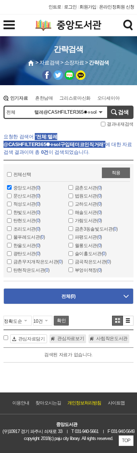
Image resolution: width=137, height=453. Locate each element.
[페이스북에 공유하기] (47, 75)
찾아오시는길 (48, 402)
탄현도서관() (26, 220)
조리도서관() (26, 229)
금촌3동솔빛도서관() (96, 229)
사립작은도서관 (112, 338)
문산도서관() (26, 196)
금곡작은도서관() (93, 261)
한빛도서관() (26, 212)
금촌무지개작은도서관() (38, 261)
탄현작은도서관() (31, 270)
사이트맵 (116, 402)
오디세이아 (108, 98)
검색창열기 (127, 24)
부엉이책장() (88, 270)
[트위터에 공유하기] (58, 75)
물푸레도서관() (29, 237)
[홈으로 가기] (31, 63)
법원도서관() (88, 196)
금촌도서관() (88, 187)
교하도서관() (88, 204)
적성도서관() (26, 204)
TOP (126, 440)
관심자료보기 (70, 338)
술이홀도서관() (90, 253)
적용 (116, 172)
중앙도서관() (26, 187)
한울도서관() (26, 245)
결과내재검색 (119, 124)
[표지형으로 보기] (117, 321)
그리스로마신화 (75, 98)
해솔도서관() (88, 212)
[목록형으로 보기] (128, 321)
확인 (61, 320)
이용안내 (20, 402)
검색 (123, 112)
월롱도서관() (88, 245)
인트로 (54, 7)
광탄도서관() (26, 253)
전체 (68, 296)
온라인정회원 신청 (116, 7)
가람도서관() (88, 220)
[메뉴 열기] (9, 24)
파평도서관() (88, 237)
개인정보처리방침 (84, 402)
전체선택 (22, 174)
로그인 (70, 7)
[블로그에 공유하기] (69, 75)
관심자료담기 (31, 338)
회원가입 (87, 7)
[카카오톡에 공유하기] (80, 75)
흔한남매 (44, 98)
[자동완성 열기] (101, 112)
